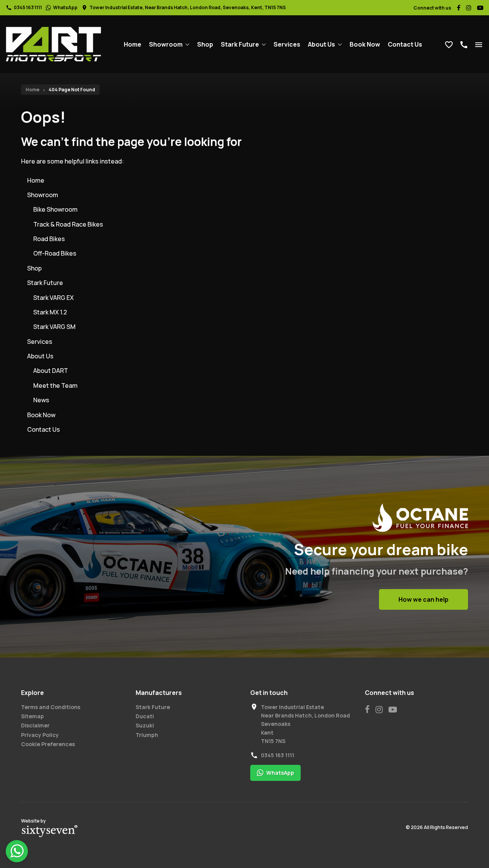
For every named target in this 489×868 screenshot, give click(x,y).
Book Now (365, 44)
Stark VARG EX (53, 297)
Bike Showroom (55, 209)
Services (287, 44)
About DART (50, 370)
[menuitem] (132, 44)
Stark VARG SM (54, 326)
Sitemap (32, 716)
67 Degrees (49, 831)
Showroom (166, 44)
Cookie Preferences (48, 744)
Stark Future (240, 44)
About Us (321, 44)
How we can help (423, 599)
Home (132, 44)
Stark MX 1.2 (50, 312)
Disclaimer (35, 725)
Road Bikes (49, 239)
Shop (205, 44)
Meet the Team (55, 385)
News (41, 400)
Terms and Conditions (50, 707)
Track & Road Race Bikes (68, 224)
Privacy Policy (40, 734)
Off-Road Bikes (54, 253)
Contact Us (405, 44)
